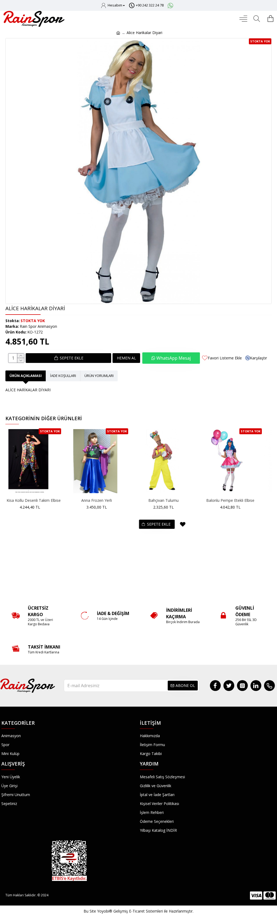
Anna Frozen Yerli (106, 500)
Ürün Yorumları (99, 375)
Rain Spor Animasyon (38, 326)
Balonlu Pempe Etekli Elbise (240, 500)
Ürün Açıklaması (25, 375)
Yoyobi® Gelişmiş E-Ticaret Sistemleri (130, 911)
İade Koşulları (63, 375)
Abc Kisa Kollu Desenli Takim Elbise (39, 500)
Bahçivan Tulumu (173, 500)
